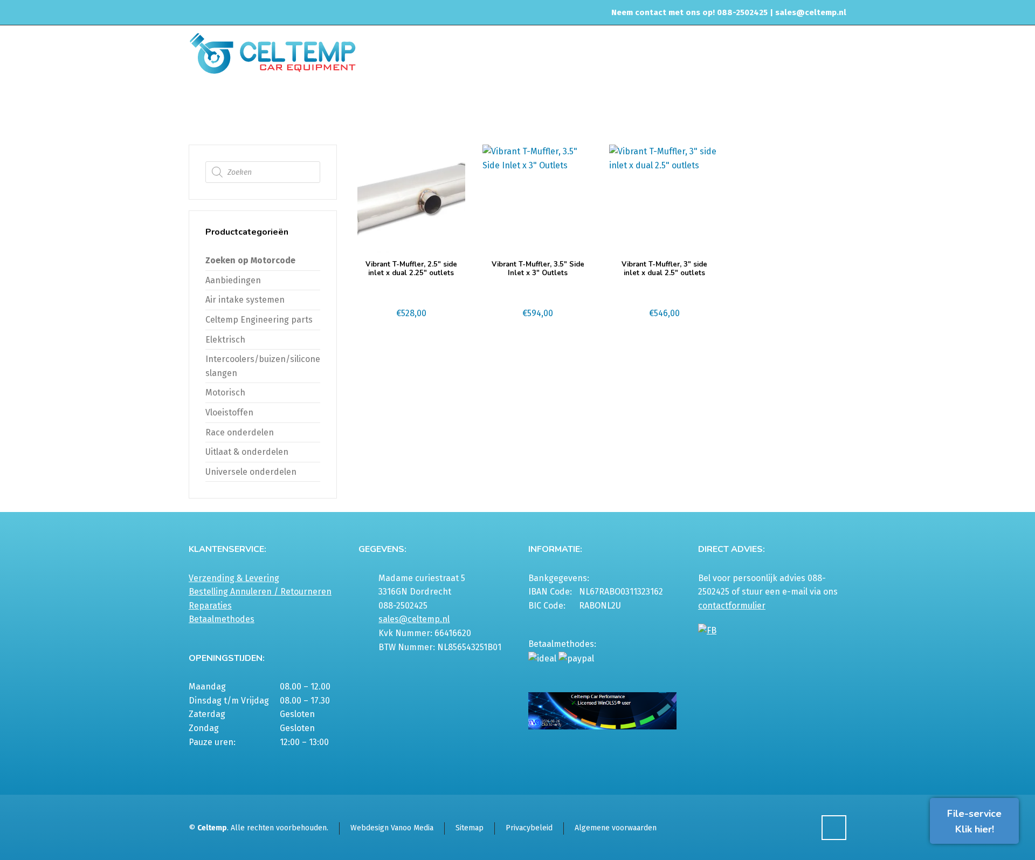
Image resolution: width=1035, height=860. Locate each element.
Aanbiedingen (233, 280)
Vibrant (767, 104)
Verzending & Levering (234, 578)
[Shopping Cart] (839, 106)
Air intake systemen (245, 300)
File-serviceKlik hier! (974, 821)
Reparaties (210, 605)
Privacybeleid (529, 827)
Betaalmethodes (221, 619)
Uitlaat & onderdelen (645, 104)
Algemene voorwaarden (616, 827)
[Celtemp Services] (272, 52)
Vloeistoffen (229, 412)
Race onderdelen (239, 432)
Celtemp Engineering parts (259, 320)
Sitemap (470, 827)
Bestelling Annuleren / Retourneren (260, 591)
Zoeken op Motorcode (250, 260)
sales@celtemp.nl (810, 12)
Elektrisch (225, 340)
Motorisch (225, 392)
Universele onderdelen (250, 472)
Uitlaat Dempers (717, 104)
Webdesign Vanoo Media (391, 827)
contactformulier (731, 605)
